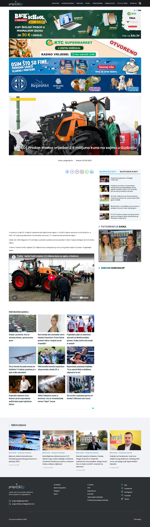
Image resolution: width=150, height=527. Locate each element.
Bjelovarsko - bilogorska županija (23, 99)
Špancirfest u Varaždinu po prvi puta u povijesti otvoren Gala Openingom (125, 207)
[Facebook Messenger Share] (67, 172)
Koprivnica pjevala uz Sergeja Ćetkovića (122, 179)
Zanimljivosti (110, 3)
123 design (137, 519)
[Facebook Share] (72, 172)
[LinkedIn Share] (92, 172)
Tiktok (126, 499)
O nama (90, 485)
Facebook (128, 489)
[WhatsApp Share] (87, 172)
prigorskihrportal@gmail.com (23, 504)
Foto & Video (122, 3)
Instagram (128, 492)
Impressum (91, 491)
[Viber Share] (77, 172)
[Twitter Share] (82, 172)
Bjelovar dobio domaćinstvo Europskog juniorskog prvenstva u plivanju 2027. (23, 459)
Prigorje (80, 3)
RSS (125, 485)
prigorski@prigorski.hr (20, 501)
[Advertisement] (51, 188)
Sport (88, 3)
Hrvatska (55, 3)
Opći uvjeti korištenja (95, 497)
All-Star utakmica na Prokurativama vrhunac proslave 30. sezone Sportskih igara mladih (125, 198)
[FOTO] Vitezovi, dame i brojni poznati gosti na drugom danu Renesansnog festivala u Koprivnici (125, 216)
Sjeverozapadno (68, 3)
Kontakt (90, 494)
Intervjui (133, 3)
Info (88, 488)
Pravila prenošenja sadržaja (97, 500)
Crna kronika (98, 3)
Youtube (127, 496)
